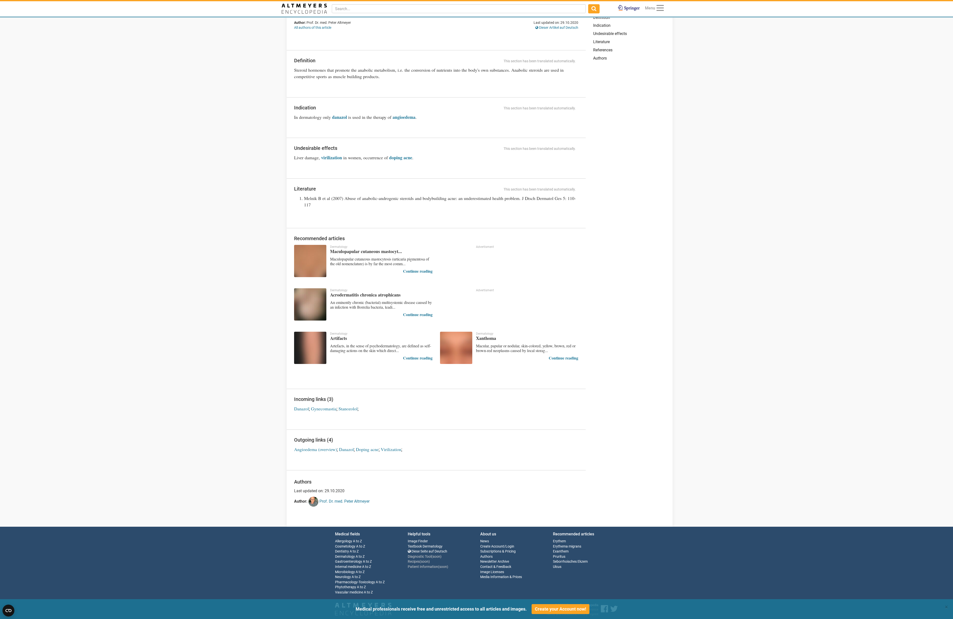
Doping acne (367, 449)
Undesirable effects (610, 33)
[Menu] (660, 9)
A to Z (357, 541)
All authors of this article (312, 28)
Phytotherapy (345, 587)
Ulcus (557, 567)
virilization (331, 157)
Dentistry (342, 551)
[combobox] (459, 8)
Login (510, 546)
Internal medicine (348, 567)
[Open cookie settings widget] (8, 611)
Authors (600, 58)
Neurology (343, 577)
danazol (339, 117)
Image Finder (418, 541)
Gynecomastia (324, 409)
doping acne (400, 157)
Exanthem (561, 551)
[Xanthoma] (456, 348)
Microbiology (345, 572)
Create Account (492, 546)
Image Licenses (492, 572)
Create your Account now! (560, 609)
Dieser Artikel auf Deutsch (558, 28)
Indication (602, 25)
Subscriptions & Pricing (498, 551)
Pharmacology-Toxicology (355, 582)
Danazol (301, 409)
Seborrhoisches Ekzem (570, 561)
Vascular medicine (349, 592)
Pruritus (559, 556)
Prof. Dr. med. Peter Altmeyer (344, 501)
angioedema (404, 117)
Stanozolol (348, 409)
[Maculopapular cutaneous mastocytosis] (310, 261)
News (484, 541)
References (603, 50)
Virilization (391, 449)
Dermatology (345, 556)
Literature (601, 41)
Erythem (559, 541)
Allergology (343, 541)
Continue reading (418, 271)
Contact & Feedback (495, 567)
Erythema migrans (567, 546)
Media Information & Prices (501, 577)
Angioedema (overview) (315, 449)
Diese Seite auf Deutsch (429, 551)
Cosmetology (345, 546)
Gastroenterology (348, 561)
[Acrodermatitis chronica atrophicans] (310, 304)
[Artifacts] (310, 348)
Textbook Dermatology (425, 546)
